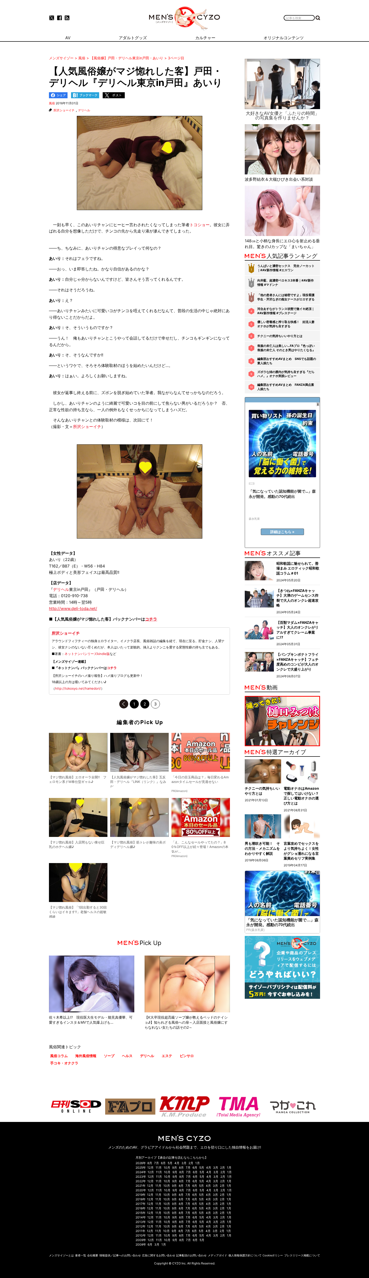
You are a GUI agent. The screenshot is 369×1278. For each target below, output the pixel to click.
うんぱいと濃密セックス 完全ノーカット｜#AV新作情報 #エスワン (286, 268)
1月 (197, 1163)
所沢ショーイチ (64, 110)
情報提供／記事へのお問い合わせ (120, 1255)
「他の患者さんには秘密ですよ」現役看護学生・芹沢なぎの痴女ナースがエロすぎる (286, 297)
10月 (167, 1167)
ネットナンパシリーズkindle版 (87, 654)
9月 (174, 1167)
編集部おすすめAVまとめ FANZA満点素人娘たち (285, 387)
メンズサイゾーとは (61, 1255)
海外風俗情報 (85, 1056)
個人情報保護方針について (245, 1255)
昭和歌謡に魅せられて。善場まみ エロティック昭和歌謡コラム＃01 (297, 568)
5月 (170, 1163)
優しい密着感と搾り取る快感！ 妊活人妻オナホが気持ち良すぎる (286, 324)
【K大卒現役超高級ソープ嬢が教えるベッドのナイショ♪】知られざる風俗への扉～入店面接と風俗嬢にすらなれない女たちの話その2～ (186, 1022)
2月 (191, 1163)
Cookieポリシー (273, 1255)
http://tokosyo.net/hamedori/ (78, 688)
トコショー (200, 224)
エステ (167, 1056)
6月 (163, 1163)
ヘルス (127, 1056)
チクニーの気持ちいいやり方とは (279, 336)
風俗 (52, 103)
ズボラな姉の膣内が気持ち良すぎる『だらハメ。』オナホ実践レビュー (286, 374)
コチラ (112, 668)
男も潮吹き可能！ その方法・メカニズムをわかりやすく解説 (262, 848)
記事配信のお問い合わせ (191, 1255)
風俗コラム (59, 1056)
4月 (176, 1163)
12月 (150, 1167)
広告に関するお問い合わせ (158, 1255)
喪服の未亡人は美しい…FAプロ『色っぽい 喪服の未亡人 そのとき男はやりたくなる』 (286, 348)
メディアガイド (217, 1255)
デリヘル (84, 110)
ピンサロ (187, 1056)
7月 (156, 1163)
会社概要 (92, 1255)
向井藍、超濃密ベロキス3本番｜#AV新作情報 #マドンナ (285, 282)
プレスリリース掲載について (302, 1255)
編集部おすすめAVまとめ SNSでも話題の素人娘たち (286, 361)
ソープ (109, 1056)
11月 (159, 1167)
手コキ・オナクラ (64, 1063)
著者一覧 (80, 1255)
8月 (149, 1163)
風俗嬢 (71, 619)
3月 (184, 1163)
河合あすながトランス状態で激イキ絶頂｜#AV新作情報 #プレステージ (286, 311)
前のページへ (123, 703)
